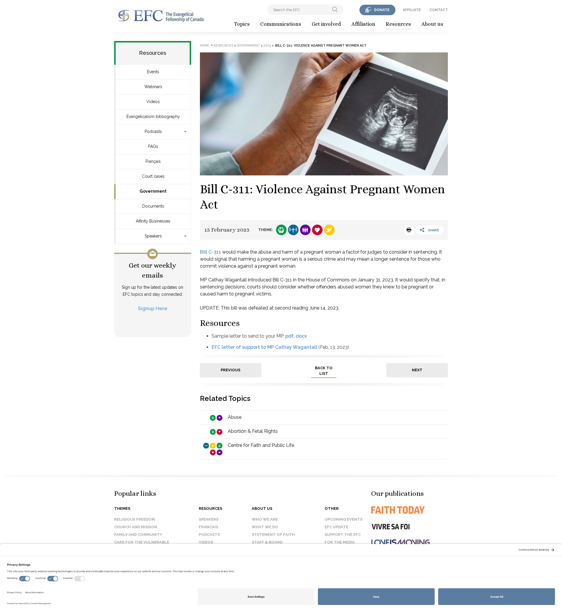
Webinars (153, 86)
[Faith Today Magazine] (409, 510)
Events (153, 71)
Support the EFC (343, 534)
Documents (153, 206)
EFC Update (336, 527)
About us (432, 24)
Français (153, 161)
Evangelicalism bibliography (153, 116)
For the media (340, 542)
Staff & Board (267, 542)
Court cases (153, 176)
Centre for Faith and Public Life (261, 445)
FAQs (153, 146)
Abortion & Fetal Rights (253, 431)
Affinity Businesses (153, 221)
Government (153, 191)
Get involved (326, 24)
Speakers (153, 236)
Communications (280, 24)
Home (204, 45)
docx (301, 336)
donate (382, 10)
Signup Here (152, 308)
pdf (289, 336)
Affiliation (363, 24)
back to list (324, 371)
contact (438, 10)
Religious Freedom (134, 519)
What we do (265, 527)
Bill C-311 (210, 252)
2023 (267, 45)
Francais (208, 527)
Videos (153, 101)
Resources (398, 24)
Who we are (265, 519)
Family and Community (138, 534)
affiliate (412, 10)
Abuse (234, 417)
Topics (242, 24)
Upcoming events (343, 519)
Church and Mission (135, 527)
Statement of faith (273, 534)
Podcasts (153, 131)
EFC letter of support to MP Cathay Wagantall (264, 347)
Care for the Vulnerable (141, 542)
